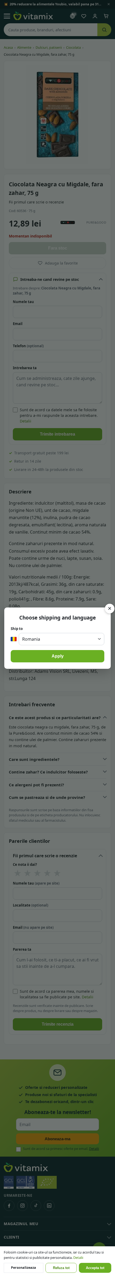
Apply (58, 656)
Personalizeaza (23, 1267)
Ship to (17, 628)
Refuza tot (61, 1268)
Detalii (78, 1257)
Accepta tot (95, 1268)
